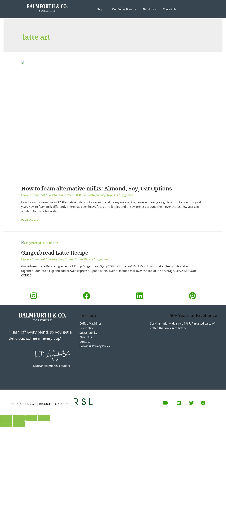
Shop (100, 9)
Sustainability (96, 195)
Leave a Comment (33, 195)
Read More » (29, 220)
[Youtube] (165, 402)
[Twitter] (191, 402)
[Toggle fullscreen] (19, 418)
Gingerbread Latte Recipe (54, 252)
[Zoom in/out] (6, 418)
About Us (148, 9)
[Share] (31, 418)
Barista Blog (55, 195)
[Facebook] (86, 295)
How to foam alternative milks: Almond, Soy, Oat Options (96, 188)
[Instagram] (33, 295)
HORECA (80, 195)
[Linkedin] (139, 295)
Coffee (69, 195)
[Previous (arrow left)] (6, 424)
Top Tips (112, 195)
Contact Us (169, 9)
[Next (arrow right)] (19, 424)
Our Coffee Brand (122, 9)
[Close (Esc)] (44, 418)
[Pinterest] (192, 295)
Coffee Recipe (84, 259)
